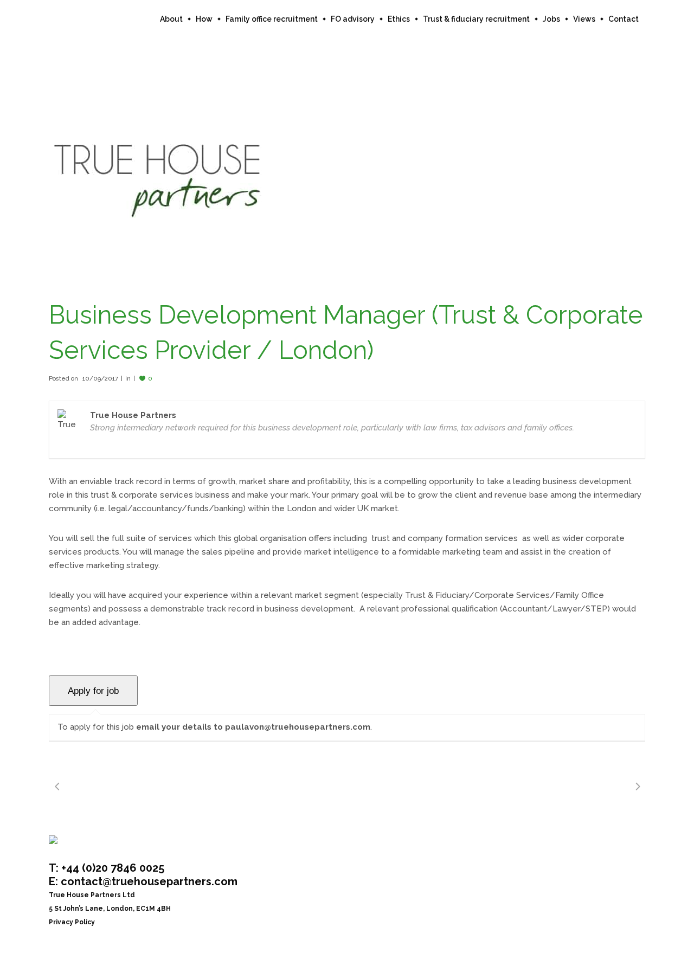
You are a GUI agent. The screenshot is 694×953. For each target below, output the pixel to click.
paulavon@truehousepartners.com (297, 727)
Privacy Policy (72, 922)
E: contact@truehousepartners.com (143, 881)
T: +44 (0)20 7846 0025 (106, 867)
